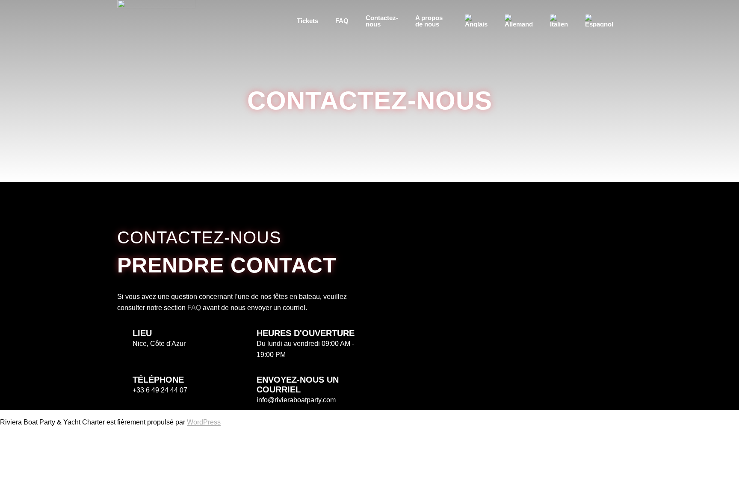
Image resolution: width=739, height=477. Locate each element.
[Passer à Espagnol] (599, 21)
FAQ (342, 20)
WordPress (204, 422)
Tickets (307, 20)
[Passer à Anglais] (476, 21)
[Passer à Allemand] (518, 21)
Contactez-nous (382, 21)
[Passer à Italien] (558, 21)
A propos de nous (429, 21)
